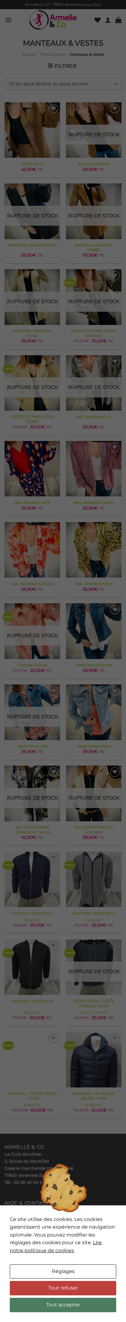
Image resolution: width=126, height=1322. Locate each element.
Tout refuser (63, 1288)
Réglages (63, 1271)
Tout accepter (63, 1305)
